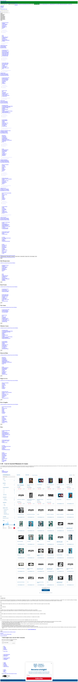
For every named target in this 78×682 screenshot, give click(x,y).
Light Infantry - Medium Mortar (70, 569)
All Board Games (2, 286)
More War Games (4, 321)
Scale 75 (3, 422)
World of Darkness (5, 24)
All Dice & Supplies (3, 404)
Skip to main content (3, 0)
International (5, 649)
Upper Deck (4, 181)
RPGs (1, 13)
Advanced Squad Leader (5, 77)
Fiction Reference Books (5, 224)
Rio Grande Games (5, 64)
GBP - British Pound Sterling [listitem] (62, 4)
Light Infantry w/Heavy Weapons (40, 500)
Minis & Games (3, 16)
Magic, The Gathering (5, 164)
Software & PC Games (5, 232)
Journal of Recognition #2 (60, 484)
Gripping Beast (4, 153)
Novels (3, 431)
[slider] (3, 524)
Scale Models (4, 238)
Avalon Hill (4, 317)
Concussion (29, 541)
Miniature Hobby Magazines (6, 112)
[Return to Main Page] (0, 351)
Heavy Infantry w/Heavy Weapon (40, 582)
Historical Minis (3, 17)
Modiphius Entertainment (5, 40)
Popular (3, 244)
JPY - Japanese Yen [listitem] (69, 4)
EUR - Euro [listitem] (56, 4)
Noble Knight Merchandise (6, 241)
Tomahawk (48, 541)
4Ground (3, 122)
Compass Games (4, 94)
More (1, 20)
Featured (3, 248)
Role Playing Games (3, 256)
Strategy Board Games (5, 53)
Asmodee (3, 65)
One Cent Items (4, 251)
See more (45, 590)
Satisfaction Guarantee (7, 657)
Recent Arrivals (4, 246)
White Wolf (3, 38)
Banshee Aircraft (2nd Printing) (40, 555)
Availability (5, 497)
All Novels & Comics (5, 227)
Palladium (3, 279)
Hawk (67, 541)
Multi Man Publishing (5, 93)
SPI (2, 91)
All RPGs (1, 262)
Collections (2, 6)
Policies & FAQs (6, 655)
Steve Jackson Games (5, 63)
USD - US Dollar (37, 4)
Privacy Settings (5, 650)
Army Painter (4, 418)
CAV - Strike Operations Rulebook (30, 485)
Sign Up (12, 640)
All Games (1, 7)
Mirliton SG (4, 155)
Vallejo (3, 207)
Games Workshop (4, 119)
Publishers (13, 262)
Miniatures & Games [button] (5, 518)
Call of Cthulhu (4, 267)
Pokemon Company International (7, 392)
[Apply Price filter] (14, 528)
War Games (2, 15)
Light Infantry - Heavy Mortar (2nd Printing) (60, 541)
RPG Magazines (4, 26)
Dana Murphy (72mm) (70, 484)
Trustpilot (5, 670)
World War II (4, 81)
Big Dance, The (69, 499)
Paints (3, 141)
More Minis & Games (5, 348)
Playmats (3, 170)
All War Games (2, 307)
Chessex (3, 210)
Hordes (7, 107)
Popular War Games (5, 78)
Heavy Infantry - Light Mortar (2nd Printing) (69, 528)
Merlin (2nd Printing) (20, 541)
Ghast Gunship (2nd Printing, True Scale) (59, 582)
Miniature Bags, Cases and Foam (7, 140)
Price (4, 520)
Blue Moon (3, 154)
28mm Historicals (4, 138)
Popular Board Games (5, 50)
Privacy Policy (6, 651)
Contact (19, 4)
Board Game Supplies (5, 52)
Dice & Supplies (3, 19)
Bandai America (4, 182)
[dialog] (39, 614)
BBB (4, 671)
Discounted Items (4, 458)
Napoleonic (3, 83)
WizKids (3, 121)
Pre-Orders (3, 454)
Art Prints (3, 237)
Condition (4, 502)
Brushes (3, 195)
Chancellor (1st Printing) (20, 514)
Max (8, 526)
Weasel (38, 541)
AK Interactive (4, 209)
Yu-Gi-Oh (3, 166)
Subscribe (39, 678)
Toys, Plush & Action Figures (6, 446)
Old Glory (3, 152)
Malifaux (3, 110)
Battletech (3, 108)
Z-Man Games (4, 298)
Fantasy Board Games (5, 54)
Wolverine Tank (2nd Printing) (30, 569)
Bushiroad (3, 396)
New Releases (4, 247)
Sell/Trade (1, 255)
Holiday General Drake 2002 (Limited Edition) (31, 500)
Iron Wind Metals (4, 124)
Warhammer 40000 (5, 330)
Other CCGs (4, 385)
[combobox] (4, 10)
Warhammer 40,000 (5, 105)
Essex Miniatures (4, 150)
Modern (3, 82)
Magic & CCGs (3, 18)
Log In (28, 4)
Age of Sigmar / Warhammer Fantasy (7, 106)
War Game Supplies (5, 80)
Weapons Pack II (49, 499)
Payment (5, 648)
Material (4, 483)
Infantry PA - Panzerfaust (50, 514)
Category (4, 516)
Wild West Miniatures (5, 111)
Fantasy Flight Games (5, 180)
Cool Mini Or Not (4, 66)
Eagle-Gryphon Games (5, 67)
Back (1, 258)
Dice (3, 28)
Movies (3, 233)
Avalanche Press (4, 96)
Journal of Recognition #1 (50, 484)
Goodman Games (4, 37)
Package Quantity (6, 487)
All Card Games (4, 289)
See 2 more (4, 494)
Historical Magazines (5, 225)
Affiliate (5, 663)
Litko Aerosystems (4, 212)
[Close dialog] (51, 663)
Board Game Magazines (5, 51)
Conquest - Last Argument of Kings (7, 336)
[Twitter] (6, 673)
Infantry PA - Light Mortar (60, 514)
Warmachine (4, 107)
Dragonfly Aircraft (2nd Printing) (60, 569)
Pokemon (3, 165)
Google (5, 669)
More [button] (1, 468)
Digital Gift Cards (4, 234)
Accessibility (5, 659)
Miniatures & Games (5, 471)
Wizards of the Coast (5, 178)
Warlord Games (4, 151)
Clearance (3, 249)
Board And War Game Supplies (6, 406)
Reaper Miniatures (4, 120)
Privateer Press (4, 123)
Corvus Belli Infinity (5, 109)
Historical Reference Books (6, 226)
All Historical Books (5, 228)
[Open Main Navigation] (0, 8)
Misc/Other (3, 240)
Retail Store (16, 4)
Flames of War (4, 136)
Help (4, 646)
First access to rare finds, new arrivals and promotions (9, 639)
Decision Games (4, 90)
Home (3, 470)
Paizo (3, 36)
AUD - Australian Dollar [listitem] (43, 4)
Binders (3, 167)
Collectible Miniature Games (6, 331)
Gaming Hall (2, 5)
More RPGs (4, 280)
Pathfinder (3, 23)
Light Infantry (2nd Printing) (31, 514)
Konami (3, 179)
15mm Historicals (4, 137)
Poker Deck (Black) (39, 484)
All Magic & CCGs (3, 380)
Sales (3, 250)
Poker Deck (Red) (59, 499)
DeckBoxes (4, 169)
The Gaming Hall (5, 255)
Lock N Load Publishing (5, 95)
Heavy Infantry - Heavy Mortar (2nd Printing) (40, 569)
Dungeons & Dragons (5, 22)
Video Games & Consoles (6, 231)
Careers (5, 662)
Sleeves (3, 168)
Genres (3, 253)
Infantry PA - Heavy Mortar (70, 514)
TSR (3, 35)
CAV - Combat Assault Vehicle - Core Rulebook (20, 485)
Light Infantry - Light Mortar (21, 499)
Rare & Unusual (4, 453)
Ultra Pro (3, 208)
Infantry (38, 514)
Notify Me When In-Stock (60, 503)
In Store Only (4, 252)
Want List (25, 4)
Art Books (3, 435)
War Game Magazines (5, 79)
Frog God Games (4, 39)
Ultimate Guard (4, 211)
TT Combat (4, 125)
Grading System (6, 658)
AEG (3, 68)
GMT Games (4, 92)
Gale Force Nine (4, 126)
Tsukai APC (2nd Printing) (20, 568)
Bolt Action (3, 135)
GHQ (3, 366)
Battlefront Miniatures (5, 149)
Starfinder (3, 27)
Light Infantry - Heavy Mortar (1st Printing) (50, 569)
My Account (22, 4)
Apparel (3, 239)
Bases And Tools (4, 194)
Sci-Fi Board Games (5, 55)
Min (3, 526)
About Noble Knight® (7, 654)
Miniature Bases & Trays (5, 139)
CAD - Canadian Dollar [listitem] (50, 4)
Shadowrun (3, 25)
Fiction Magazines (4, 223)
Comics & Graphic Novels (6, 222)
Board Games (2, 14)
